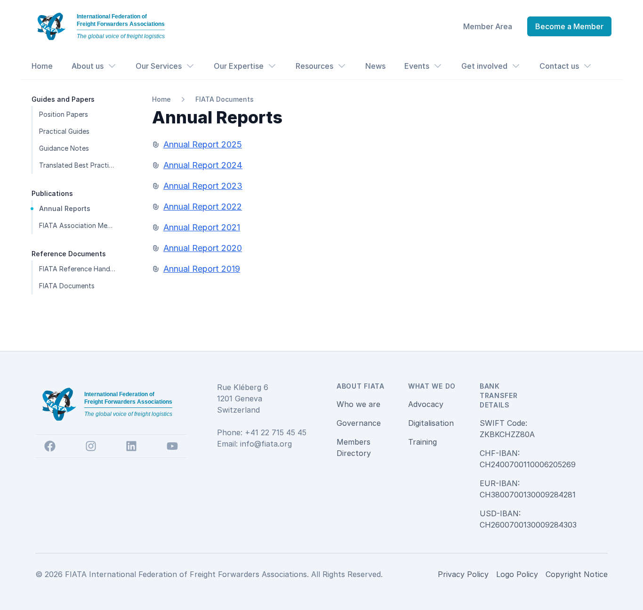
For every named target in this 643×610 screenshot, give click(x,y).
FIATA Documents (224, 99)
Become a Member (569, 26)
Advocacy (425, 404)
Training (422, 442)
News (375, 66)
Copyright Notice (577, 574)
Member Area (487, 26)
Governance (359, 423)
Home (42, 66)
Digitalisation (431, 423)
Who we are (358, 404)
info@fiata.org (266, 443)
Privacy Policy (463, 574)
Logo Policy (517, 574)
